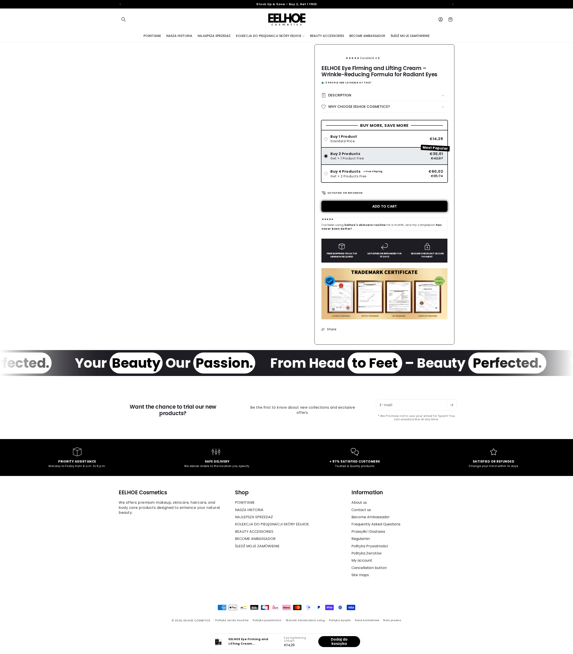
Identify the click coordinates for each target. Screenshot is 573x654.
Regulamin (360, 538)
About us (359, 502)
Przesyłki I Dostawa (368, 531)
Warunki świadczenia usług (305, 620)
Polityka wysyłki (340, 620)
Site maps (360, 575)
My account (361, 560)
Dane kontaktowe (367, 620)
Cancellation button (369, 567)
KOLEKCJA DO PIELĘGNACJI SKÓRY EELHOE (272, 524)
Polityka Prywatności (369, 546)
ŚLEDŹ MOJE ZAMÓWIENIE (257, 546)
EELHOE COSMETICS (197, 620)
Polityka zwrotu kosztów (231, 620)
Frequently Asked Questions (375, 524)
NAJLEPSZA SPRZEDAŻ (254, 517)
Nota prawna (392, 620)
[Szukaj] (123, 19)
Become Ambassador (370, 517)
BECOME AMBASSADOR (255, 538)
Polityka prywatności (267, 620)
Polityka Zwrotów (366, 553)
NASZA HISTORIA (249, 509)
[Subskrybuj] (451, 405)
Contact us (361, 509)
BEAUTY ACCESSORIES (254, 531)
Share (332, 329)
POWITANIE (245, 502)
